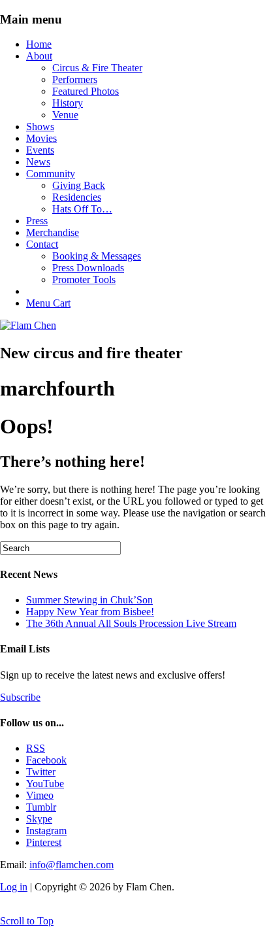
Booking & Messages (96, 255)
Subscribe (20, 697)
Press (37, 220)
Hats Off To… (82, 208)
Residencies (76, 197)
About (39, 55)
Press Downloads (88, 267)
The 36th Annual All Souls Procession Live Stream (131, 623)
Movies (41, 138)
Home (39, 44)
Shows (40, 126)
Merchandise (52, 232)
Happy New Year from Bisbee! (90, 611)
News (38, 161)
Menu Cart (48, 303)
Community (50, 173)
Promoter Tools (84, 279)
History (67, 103)
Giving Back (78, 185)
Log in (13, 886)
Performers (74, 79)
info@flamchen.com (71, 864)
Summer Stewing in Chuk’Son (89, 599)
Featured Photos (85, 91)
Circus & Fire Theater (97, 67)
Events (40, 150)
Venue (65, 114)
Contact (42, 244)
